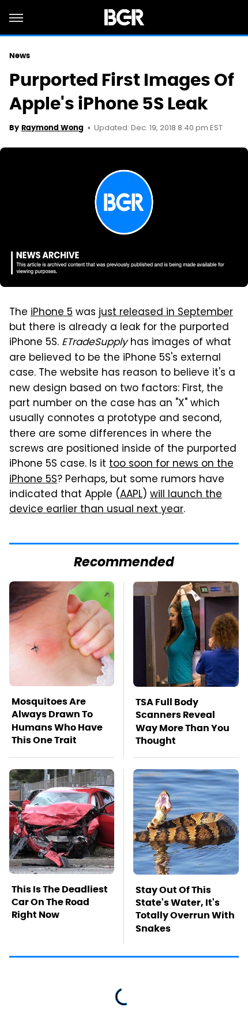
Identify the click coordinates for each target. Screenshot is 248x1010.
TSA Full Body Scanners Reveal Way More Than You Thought (183, 721)
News (19, 55)
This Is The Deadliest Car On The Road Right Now (60, 902)
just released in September (166, 313)
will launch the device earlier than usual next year (115, 502)
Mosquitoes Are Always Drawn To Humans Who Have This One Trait (57, 720)
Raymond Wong (52, 128)
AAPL (131, 495)
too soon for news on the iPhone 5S (121, 471)
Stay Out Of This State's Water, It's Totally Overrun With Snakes (185, 909)
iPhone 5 (52, 313)
